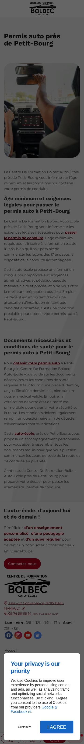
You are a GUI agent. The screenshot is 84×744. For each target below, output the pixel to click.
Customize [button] (25, 727)
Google (48, 707)
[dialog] (42, 696)
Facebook (19, 712)
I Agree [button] (56, 727)
